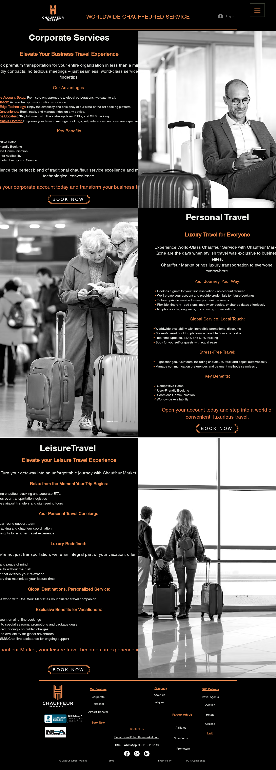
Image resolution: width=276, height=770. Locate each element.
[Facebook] (127, 753)
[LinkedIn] (147, 753)
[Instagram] (137, 753)
